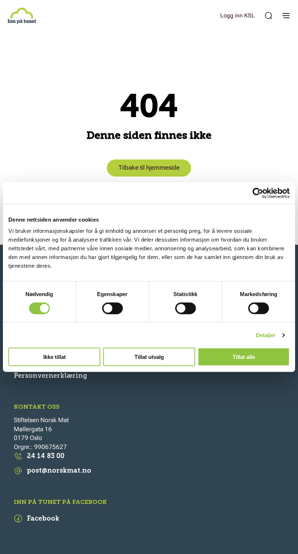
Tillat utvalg (149, 357)
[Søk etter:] (268, 15)
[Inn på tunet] (22, 16)
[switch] (112, 308)
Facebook (43, 518)
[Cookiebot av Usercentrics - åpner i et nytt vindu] (258, 192)
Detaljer (266, 335)
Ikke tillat (54, 357)
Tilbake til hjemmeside (149, 167)
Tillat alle (244, 357)
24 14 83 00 (45, 456)
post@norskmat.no (59, 470)
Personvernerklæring (50, 375)
